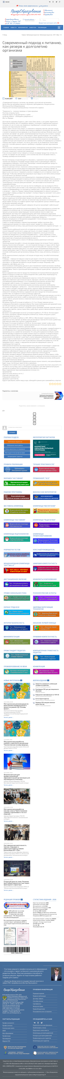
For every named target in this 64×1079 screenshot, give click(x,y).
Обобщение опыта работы (15, 445)
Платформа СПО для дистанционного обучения (47, 690)
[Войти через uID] (34, 413)
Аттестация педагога (42, 698)
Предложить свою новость (41, 1028)
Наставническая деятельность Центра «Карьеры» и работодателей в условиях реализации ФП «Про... (15, 847)
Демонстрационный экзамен (44, 696)
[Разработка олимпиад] (17, 511)
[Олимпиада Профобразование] (46, 541)
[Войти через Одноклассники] (34, 423)
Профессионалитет (8, 1021)
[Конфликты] (46, 584)
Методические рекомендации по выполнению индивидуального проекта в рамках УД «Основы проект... (16, 706)
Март (58, 35)
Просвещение (6, 1036)
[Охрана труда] (17, 612)
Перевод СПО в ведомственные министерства (45, 703)
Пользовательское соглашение (42, 1009)
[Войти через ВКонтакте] (34, 417)
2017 (54, 35)
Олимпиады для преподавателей (43, 1031)
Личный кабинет (29, 19)
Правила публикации (39, 994)
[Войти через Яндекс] (34, 420)
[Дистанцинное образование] (46, 568)
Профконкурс (6, 1034)
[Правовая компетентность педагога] (46, 641)
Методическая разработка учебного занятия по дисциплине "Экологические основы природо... (16, 743)
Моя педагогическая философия (15, 453)
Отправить (12, 432)
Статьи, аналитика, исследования (15, 449)
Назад (5, 35)
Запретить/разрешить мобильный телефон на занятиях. (46, 684)
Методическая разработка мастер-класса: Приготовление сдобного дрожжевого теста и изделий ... (15, 811)
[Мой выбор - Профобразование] (17, 497)
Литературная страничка (15, 456)
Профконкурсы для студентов (42, 1036)
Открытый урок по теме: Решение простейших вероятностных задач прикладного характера (16, 883)
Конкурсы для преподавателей (42, 1033)
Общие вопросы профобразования (45, 700)
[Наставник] (17, 483)
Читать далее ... (9, 717)
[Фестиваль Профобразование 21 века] (17, 671)
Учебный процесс (40, 692)
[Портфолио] (17, 641)
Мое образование (7, 1031)
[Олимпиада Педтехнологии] (17, 539)
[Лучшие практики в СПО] (46, 469)
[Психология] (46, 598)
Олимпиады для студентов (41, 1038)
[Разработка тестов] (17, 554)
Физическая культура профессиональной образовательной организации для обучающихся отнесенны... (17, 777)
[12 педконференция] (46, 671)
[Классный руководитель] (46, 554)
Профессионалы (7, 1023)
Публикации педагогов (15, 441)
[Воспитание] (46, 511)
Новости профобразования (43, 687)
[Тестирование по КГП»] (46, 657)
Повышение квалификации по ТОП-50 (47, 694)
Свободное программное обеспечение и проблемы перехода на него (46, 396)
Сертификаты (37, 1001)
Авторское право (38, 1004)
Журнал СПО (6, 1039)
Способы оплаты (38, 999)
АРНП (4, 1028)
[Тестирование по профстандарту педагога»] (17, 655)
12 (61, 35)
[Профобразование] (17, 469)
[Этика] (17, 598)
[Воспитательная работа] (46, 497)
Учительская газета (8, 1026)
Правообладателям (39, 1007)
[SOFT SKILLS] (17, 570)
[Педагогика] (46, 525)
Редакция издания (38, 991)
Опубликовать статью (39, 1025)
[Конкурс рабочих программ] (46, 483)
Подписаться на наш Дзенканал (42, 1023)
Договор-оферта (38, 996)
